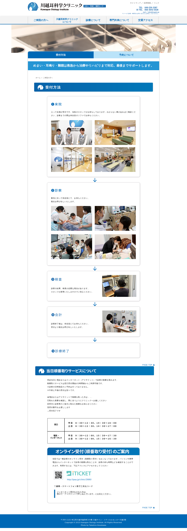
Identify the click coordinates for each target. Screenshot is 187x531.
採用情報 (147, 3)
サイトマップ (135, 3)
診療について (93, 20)
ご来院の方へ (41, 20)
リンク (156, 3)
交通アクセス (145, 20)
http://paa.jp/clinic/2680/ (79, 479)
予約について (126, 55)
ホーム (38, 78)
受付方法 (61, 55)
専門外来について (119, 20)
